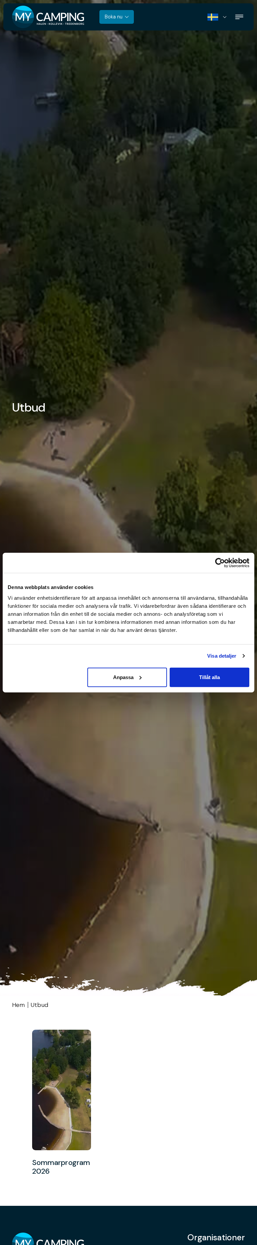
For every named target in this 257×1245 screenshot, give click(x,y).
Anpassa (123, 677)
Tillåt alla (209, 677)
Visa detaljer (221, 656)
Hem (18, 1005)
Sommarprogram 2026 (61, 1167)
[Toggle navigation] (239, 17)
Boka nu (113, 16)
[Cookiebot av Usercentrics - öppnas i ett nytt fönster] (220, 563)
